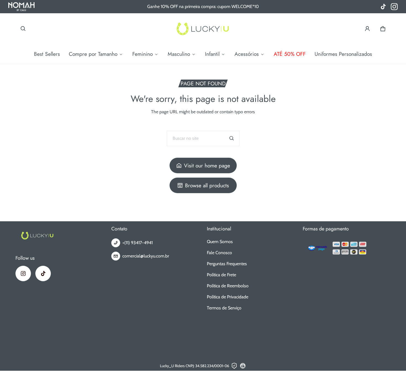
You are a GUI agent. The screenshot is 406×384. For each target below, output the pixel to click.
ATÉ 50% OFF (290, 54)
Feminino (142, 54)
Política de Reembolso (228, 285)
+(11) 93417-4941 (137, 242)
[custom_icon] (394, 6)
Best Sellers (47, 54)
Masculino (179, 54)
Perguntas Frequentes (227, 263)
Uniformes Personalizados (343, 54)
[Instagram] (23, 273)
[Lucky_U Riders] (203, 28)
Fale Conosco (219, 252)
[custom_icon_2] (383, 6)
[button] (23, 28)
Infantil (212, 54)
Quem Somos (220, 241)
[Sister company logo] (21, 6)
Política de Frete (221, 274)
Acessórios (246, 54)
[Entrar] (367, 28)
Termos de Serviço (224, 308)
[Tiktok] (43, 273)
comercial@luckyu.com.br (145, 256)
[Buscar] (231, 138)
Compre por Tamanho (93, 54)
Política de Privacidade (227, 296)
